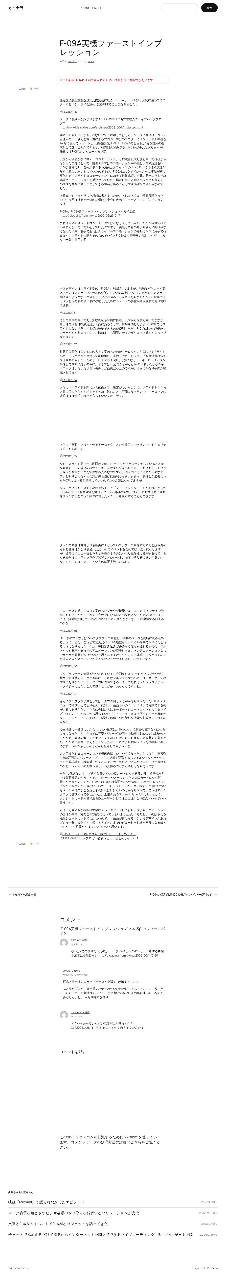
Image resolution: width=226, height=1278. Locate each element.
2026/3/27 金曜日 (209, 1234)
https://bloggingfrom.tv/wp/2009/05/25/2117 (90, 215)
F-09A (91, 61)
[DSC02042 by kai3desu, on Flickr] (68, 694)
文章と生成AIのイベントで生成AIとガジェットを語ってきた (58, 1224)
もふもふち (77, 944)
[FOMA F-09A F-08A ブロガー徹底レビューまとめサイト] (98, 834)
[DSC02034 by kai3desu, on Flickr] (68, 380)
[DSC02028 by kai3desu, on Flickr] (68, 112)
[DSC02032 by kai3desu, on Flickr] (68, 344)
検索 (209, 7)
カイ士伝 (15, 7)
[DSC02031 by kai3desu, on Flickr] (68, 313)
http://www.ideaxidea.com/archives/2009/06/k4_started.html (101, 127)
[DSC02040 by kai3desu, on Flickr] (68, 666)
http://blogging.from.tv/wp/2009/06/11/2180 (128, 955)
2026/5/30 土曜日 (208, 1212)
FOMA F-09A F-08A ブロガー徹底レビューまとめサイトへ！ (99, 838)
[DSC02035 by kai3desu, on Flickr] (68, 456)
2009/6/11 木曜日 (80, 940)
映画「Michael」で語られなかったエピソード (46, 1202)
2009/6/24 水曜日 (80, 1012)
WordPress (212, 1268)
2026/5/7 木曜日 (209, 1223)
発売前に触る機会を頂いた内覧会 (82, 100)
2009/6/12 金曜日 (72, 970)
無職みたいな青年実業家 (75, 974)
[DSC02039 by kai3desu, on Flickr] (68, 631)
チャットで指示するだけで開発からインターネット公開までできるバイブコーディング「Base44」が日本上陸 (100, 1235)
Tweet (21, 89)
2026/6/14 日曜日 (209, 1202)
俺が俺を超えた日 (25, 894)
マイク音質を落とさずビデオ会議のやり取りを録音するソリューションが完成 (73, 1213)
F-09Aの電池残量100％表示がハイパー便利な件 (181, 894)
